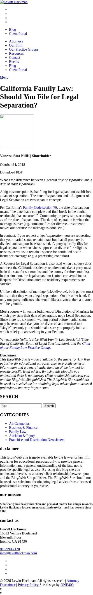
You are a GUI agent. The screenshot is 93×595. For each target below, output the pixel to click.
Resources (16, 53)
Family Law (17, 431)
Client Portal (18, 33)
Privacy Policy (28, 585)
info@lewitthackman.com (18, 553)
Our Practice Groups (23, 49)
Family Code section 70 (40, 207)
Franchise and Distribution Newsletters (36, 440)
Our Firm (15, 45)
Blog (12, 29)
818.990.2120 (10, 549)
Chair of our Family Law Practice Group (45, 345)
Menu (4, 77)
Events (14, 61)
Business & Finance (23, 427)
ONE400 (67, 585)
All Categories (19, 423)
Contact (14, 57)
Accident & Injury (22, 436)
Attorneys (16, 41)
